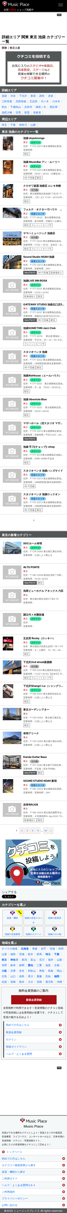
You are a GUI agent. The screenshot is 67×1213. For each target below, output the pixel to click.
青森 (34, 948)
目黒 (18, 112)
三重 (39, 965)
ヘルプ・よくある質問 (19, 1053)
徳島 (21, 976)
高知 (48, 976)
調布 (41, 95)
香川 (30, 976)
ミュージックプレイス (16, 3)
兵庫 (13, 970)
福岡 (56, 976)
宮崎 (39, 981)
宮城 (52, 948)
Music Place (33, 1126)
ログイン (11, 1039)
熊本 (21, 981)
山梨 (33, 124)
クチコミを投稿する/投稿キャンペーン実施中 (33, 68)
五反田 (33, 101)
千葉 (13, 124)
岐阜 (13, 965)
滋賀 (48, 965)
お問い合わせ (9, 1205)
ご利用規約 (8, 1191)
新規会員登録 (34, 999)
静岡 (21, 965)
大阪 (4, 970)
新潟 (24, 959)
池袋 (4, 95)
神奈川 (23, 124)
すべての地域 (9, 948)
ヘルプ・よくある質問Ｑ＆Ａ (19, 1185)
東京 (4, 959)
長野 (4, 965)
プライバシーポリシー (15, 1198)
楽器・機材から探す (13, 1171)
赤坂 (50, 95)
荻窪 (27, 112)
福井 (50, 959)
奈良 (21, 970)
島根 (50, 970)
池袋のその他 (54, 934)
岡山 (59, 970)
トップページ (14, 1151)
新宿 (33, 95)
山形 (4, 954)
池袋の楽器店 (54, 917)
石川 (41, 959)
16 (45, 830)
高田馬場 (21, 101)
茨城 (21, 954)
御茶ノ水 (41, 106)
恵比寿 (54, 106)
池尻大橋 (7, 112)
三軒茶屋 (7, 101)
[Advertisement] (33, 23)
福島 (13, 954)
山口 (13, 976)
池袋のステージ (33, 934)
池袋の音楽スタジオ (33, 920)
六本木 (56, 101)
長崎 (13, 981)
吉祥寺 (28, 106)
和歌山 (32, 970)
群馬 (39, 954)
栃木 (30, 954)
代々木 (45, 101)
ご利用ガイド (9, 1178)
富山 (33, 959)
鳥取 (41, 970)
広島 (4, 976)
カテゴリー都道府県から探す (19, 1165)
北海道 (25, 948)
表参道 (37, 112)
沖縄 (59, 981)
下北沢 (23, 95)
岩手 (43, 948)
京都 (56, 965)
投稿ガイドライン (16, 1046)
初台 (4, 106)
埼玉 (4, 124)
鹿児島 (49, 981)
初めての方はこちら (17, 1024)
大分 (30, 981)
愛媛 (39, 976)
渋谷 (13, 95)
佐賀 (4, 981)
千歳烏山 (15, 106)
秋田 (61, 948)
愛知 (30, 965)
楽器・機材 (12, 917)
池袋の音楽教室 (12, 934)
